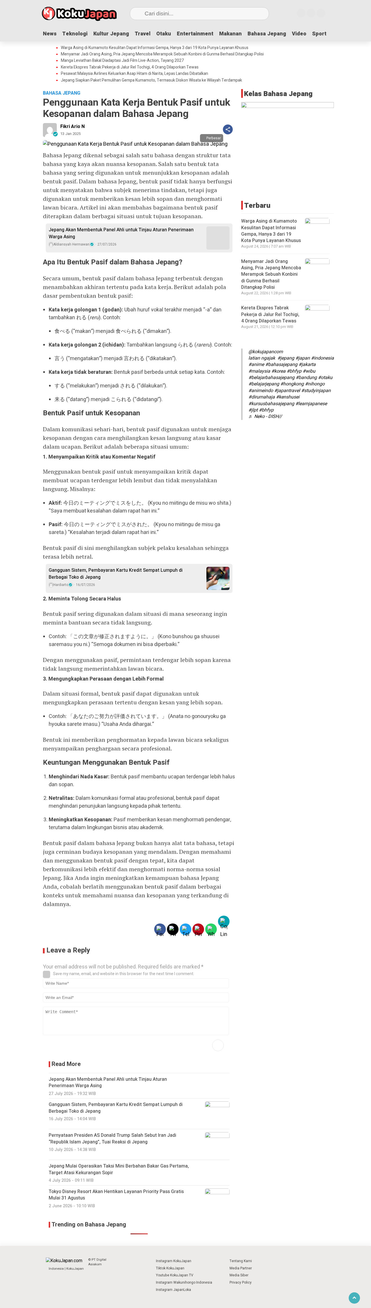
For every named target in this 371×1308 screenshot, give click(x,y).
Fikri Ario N (72, 126)
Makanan (230, 34)
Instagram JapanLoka (173, 1289)
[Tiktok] (321, 13)
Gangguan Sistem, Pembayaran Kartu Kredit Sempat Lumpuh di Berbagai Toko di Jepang (116, 574)
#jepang (285, 358)
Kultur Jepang (111, 34)
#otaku (325, 377)
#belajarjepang (263, 383)
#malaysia (259, 371)
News (50, 34)
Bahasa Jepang (267, 34)
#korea (278, 371)
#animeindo (260, 390)
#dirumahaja (261, 397)
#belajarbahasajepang (271, 377)
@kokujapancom (265, 351)
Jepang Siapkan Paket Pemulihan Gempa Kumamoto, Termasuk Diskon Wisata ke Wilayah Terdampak (151, 80)
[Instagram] (301, 13)
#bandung (306, 377)
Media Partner (241, 1268)
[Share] (228, 129)
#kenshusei (287, 397)
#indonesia (322, 358)
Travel (142, 34)
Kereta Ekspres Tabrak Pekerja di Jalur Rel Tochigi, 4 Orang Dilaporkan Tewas (130, 67)
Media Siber (239, 1275)
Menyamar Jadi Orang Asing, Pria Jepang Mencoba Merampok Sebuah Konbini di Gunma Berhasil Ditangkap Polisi (162, 54)
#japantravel (287, 390)
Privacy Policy (241, 1282)
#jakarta (307, 364)
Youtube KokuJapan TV (174, 1275)
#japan (302, 358)
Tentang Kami (241, 1261)
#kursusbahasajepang (271, 403)
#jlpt (253, 410)
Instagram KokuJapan (173, 1261)
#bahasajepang (281, 364)
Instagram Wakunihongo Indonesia (184, 1282)
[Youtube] (311, 13)
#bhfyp (294, 371)
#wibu (309, 371)
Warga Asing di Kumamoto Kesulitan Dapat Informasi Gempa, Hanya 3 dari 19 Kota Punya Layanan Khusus (154, 48)
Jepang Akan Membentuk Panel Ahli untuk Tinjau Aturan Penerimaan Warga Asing (121, 233)
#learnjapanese (311, 403)
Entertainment (195, 34)
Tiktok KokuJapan (170, 1268)
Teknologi (75, 34)
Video (299, 34)
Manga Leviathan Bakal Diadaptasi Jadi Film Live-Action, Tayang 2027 (122, 61)
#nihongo (315, 383)
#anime (256, 364)
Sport (319, 34)
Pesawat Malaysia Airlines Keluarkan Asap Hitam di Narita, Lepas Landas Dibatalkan (134, 74)
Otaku (163, 34)
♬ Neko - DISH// (265, 416)
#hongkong (292, 383)
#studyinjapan (316, 390)
